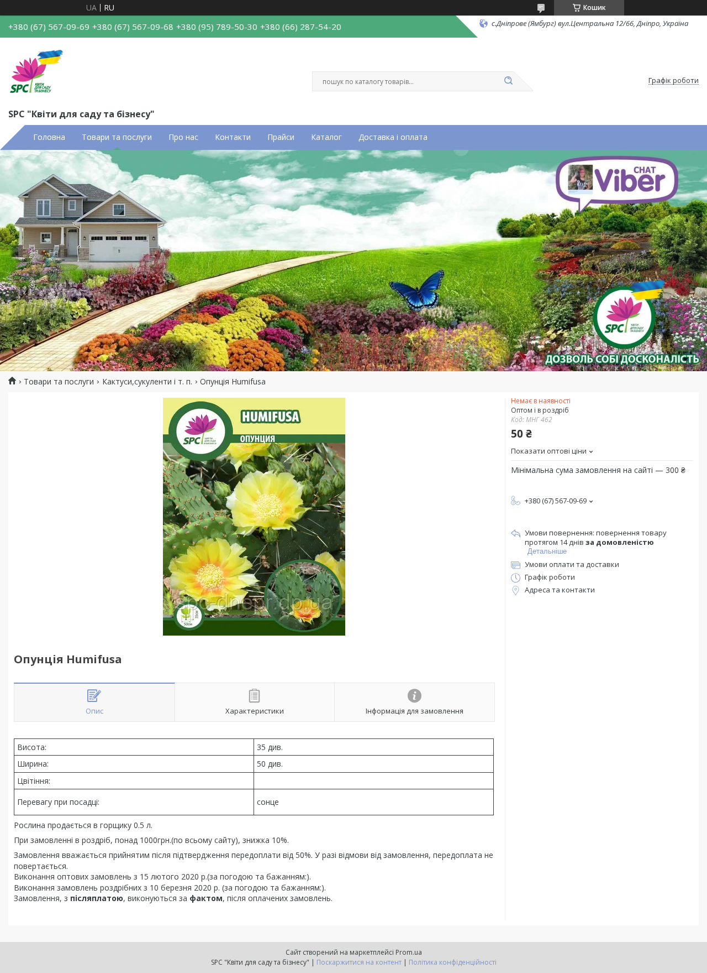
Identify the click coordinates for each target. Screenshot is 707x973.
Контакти (233, 137)
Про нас (183, 137)
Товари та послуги (117, 137)
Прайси (280, 137)
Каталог (326, 137)
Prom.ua (408, 952)
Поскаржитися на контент (359, 962)
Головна (49, 137)
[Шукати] (508, 81)
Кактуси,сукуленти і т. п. (147, 382)
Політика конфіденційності (453, 962)
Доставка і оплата (393, 137)
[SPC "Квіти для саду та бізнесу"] (36, 70)
